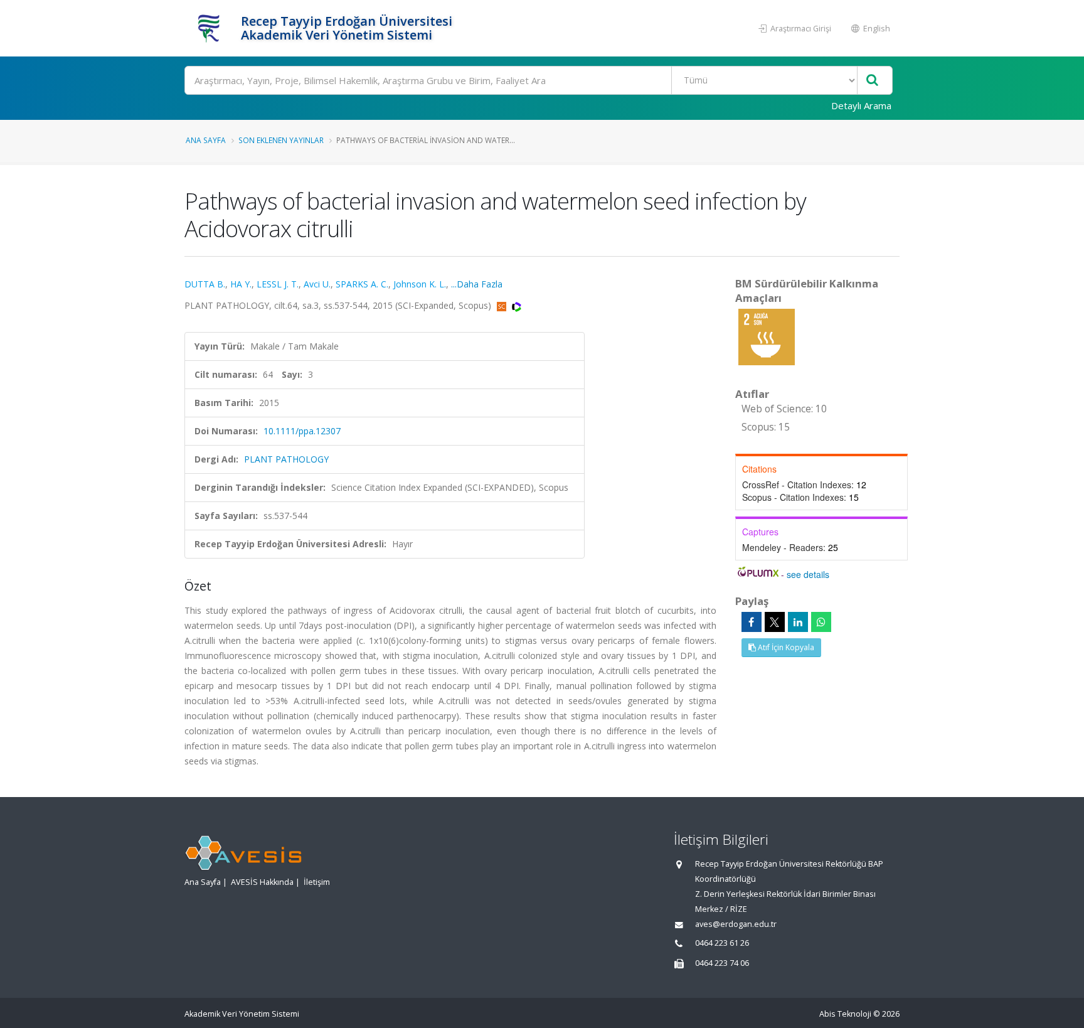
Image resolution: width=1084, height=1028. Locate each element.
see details (808, 574)
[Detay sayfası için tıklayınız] (766, 336)
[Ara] (872, 81)
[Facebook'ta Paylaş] (751, 622)
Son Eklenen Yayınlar (281, 140)
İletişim (317, 882)
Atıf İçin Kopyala (785, 647)
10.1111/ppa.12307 (302, 431)
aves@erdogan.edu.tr (736, 924)
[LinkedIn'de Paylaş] (798, 622)
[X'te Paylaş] (775, 622)
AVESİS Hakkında (262, 882)
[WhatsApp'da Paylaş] (821, 622)
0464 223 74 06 (722, 963)
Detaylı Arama (861, 105)
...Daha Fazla (476, 284)
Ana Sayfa (206, 140)
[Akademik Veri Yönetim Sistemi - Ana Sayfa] (211, 28)
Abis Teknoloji (845, 1014)
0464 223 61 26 (722, 943)
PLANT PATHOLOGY (286, 459)
